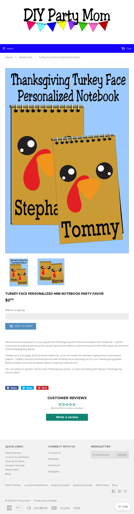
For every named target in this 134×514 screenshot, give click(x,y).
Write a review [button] (67, 417)
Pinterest (53, 459)
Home (8, 57)
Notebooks (25, 57)
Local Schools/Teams (17, 457)
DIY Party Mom (22, 500)
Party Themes (13, 452)
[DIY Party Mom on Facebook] (113, 491)
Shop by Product (14, 461)
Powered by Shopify (45, 500)
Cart (128, 48)
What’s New (12, 469)
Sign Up (122, 455)
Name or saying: (15, 310)
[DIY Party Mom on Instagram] (125, 491)
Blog (8, 473)
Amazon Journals (14, 465)
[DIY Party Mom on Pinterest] (119, 491)
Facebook (54, 465)
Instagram (53, 471)
